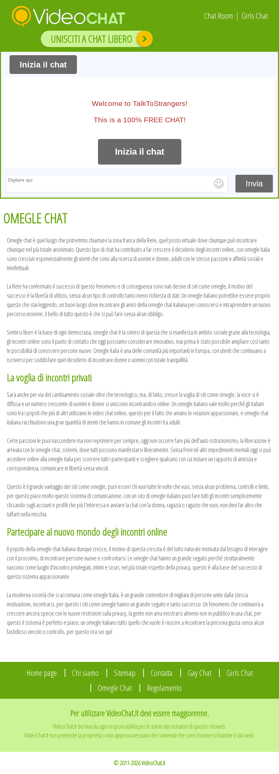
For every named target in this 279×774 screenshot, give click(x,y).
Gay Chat (199, 673)
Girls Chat (255, 15)
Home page (42, 673)
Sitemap (124, 673)
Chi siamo (85, 673)
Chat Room (218, 15)
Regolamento (164, 688)
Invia (254, 183)
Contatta (162, 673)
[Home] (63, 13)
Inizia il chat (43, 64)
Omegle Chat (115, 688)
